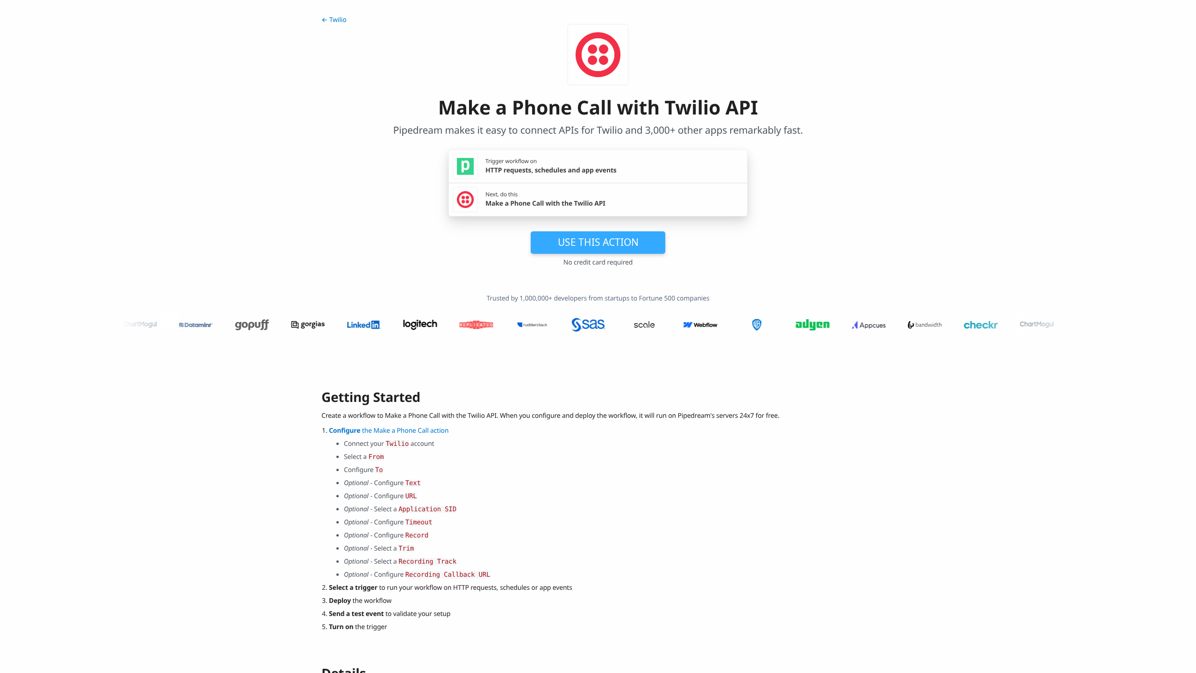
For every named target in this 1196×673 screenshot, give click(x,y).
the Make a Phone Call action (388, 430)
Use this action (598, 242)
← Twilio (333, 19)
